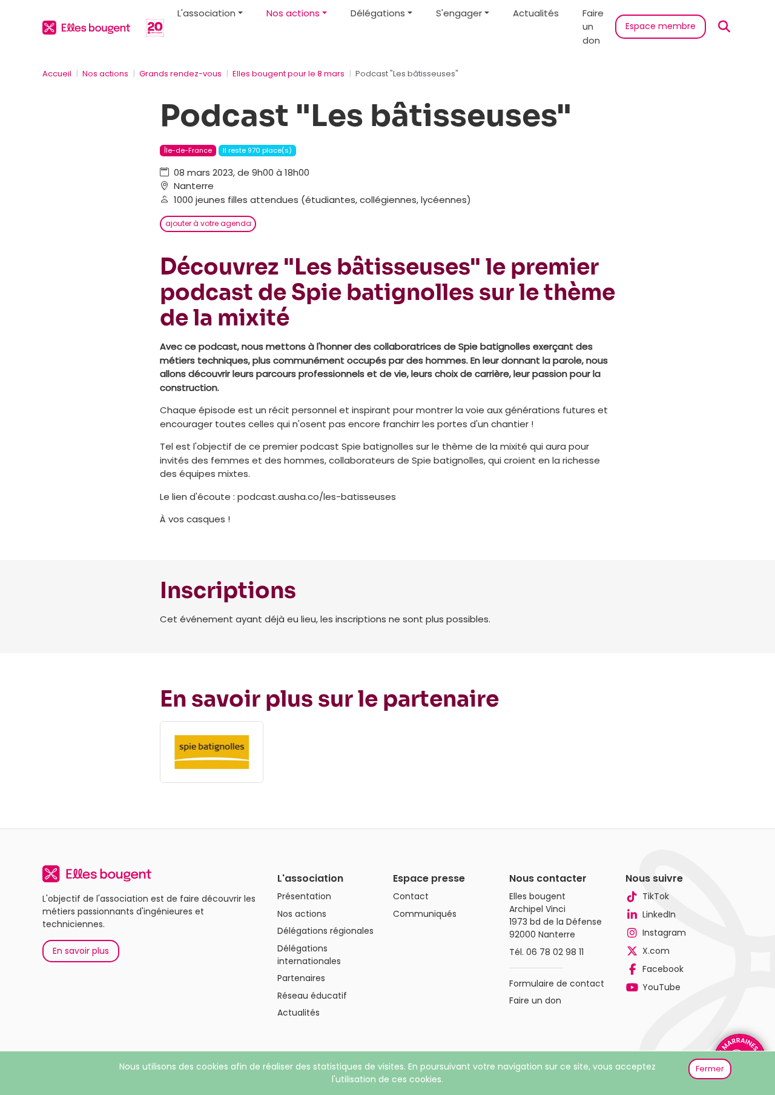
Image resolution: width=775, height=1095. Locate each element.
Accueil (56, 73)
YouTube (661, 987)
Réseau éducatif (312, 996)
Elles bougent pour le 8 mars (288, 73)
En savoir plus (81, 951)
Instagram (664, 933)
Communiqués (425, 914)
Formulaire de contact (556, 983)
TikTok (655, 896)
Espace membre (660, 26)
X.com (656, 951)
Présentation (304, 896)
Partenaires (301, 978)
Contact (411, 896)
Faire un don (593, 27)
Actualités (536, 13)
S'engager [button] (459, 13)
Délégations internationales (309, 954)
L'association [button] (206, 13)
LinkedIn (659, 914)
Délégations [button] (378, 13)
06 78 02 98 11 (555, 952)
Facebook (663, 969)
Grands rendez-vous (180, 73)
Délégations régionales (325, 931)
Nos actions (105, 73)
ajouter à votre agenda (208, 223)
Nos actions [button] (293, 13)
